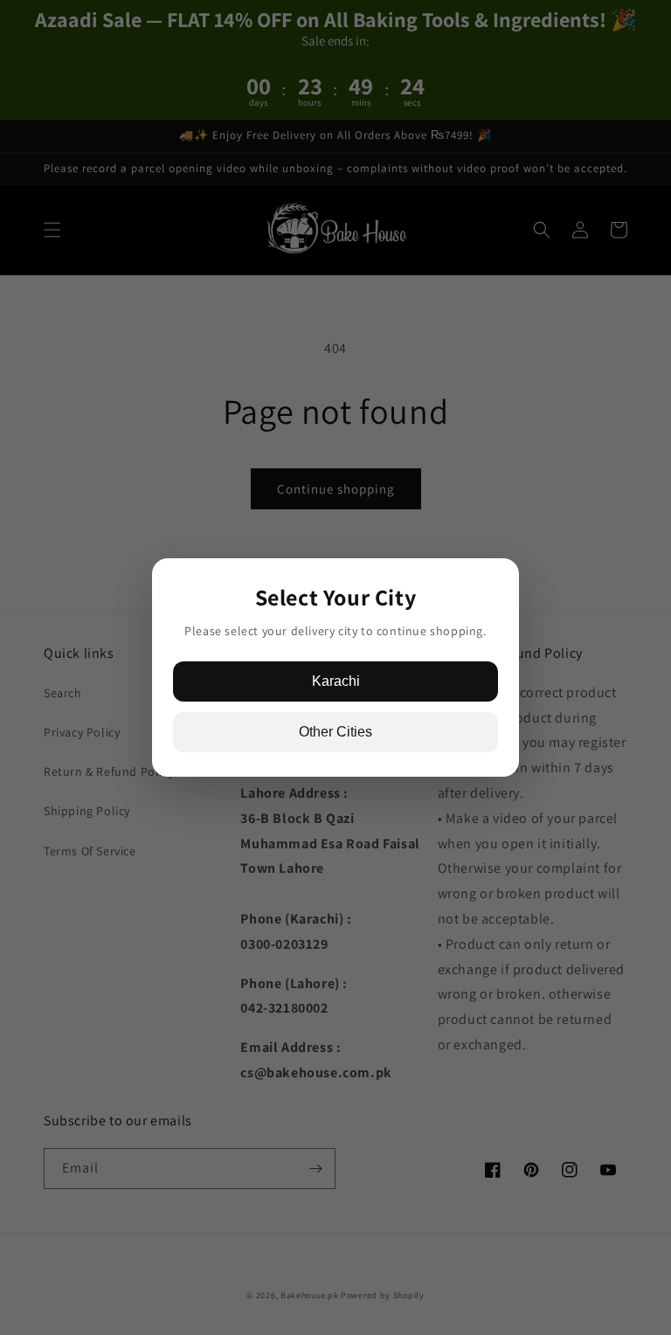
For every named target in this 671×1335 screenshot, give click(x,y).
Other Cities (335, 731)
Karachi (336, 681)
